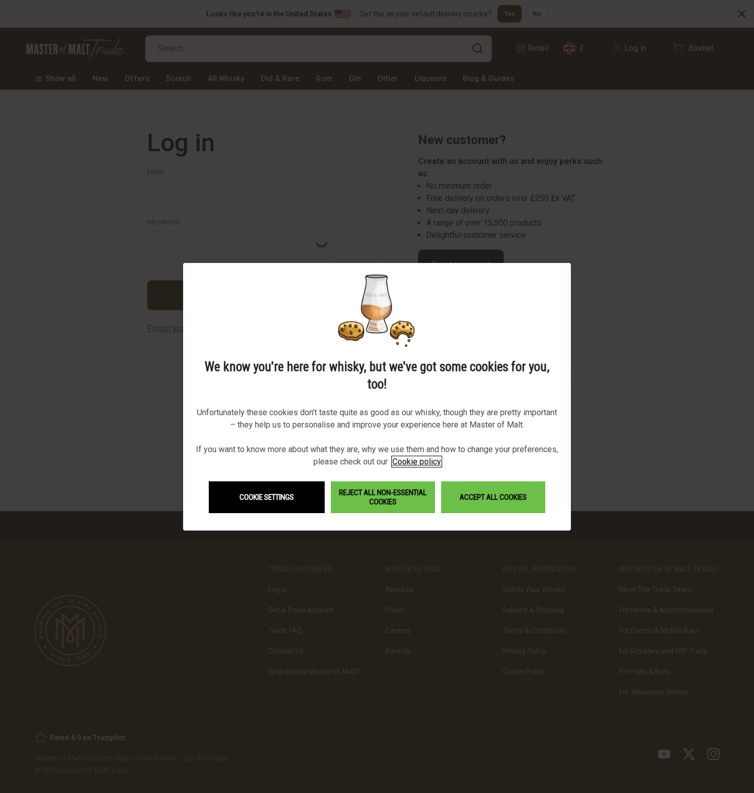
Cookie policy (416, 461)
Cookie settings (267, 497)
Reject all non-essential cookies (383, 497)
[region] (377, 396)
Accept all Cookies (493, 497)
